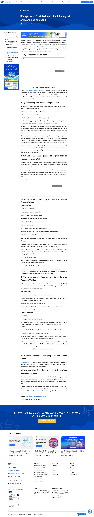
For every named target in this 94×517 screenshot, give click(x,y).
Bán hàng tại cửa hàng (39, 472)
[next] (79, 2)
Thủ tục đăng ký (10, 61)
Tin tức (54, 470)
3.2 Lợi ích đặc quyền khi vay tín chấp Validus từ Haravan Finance (12, 52)
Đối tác (72, 465)
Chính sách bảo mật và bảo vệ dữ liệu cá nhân (20, 514)
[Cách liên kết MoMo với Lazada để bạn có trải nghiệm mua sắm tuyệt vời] (47, 442)
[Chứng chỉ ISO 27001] (14, 500)
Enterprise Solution (39, 481)
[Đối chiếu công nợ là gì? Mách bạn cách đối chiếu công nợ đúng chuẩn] (21, 442)
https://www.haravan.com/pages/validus (36, 396)
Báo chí (72, 468)
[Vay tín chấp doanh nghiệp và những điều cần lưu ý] (73, 442)
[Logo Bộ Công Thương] (81, 514)
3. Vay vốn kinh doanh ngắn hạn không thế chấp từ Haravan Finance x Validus (11, 43)
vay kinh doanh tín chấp (32, 90)
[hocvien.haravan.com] (6, 2)
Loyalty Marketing (38, 479)
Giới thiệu (54, 465)
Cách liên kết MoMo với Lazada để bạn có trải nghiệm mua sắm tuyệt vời (47, 452)
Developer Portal (74, 474)
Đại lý (71, 470)
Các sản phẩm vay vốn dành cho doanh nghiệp (49, 46)
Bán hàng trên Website (40, 465)
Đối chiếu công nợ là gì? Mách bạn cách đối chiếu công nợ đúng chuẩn (20, 452)
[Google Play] (18, 483)
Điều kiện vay (9, 59)
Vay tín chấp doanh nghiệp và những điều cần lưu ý (72, 452)
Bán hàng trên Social (39, 468)
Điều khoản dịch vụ (39, 514)
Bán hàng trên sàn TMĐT (40, 474)
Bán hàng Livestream (39, 470)
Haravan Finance (25, 362)
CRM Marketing (38, 476)
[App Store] (11, 483)
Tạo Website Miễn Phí (87, 1)
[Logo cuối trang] (12, 463)
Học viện (54, 468)
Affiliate (72, 472)
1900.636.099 (13, 471)
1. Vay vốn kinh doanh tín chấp (11, 35)
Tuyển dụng (55, 474)
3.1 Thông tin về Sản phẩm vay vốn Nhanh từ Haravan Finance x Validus (12, 48)
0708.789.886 (56, 497)
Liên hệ (54, 472)
